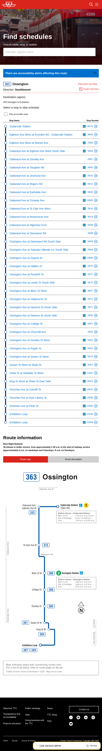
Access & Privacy (29, 741)
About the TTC (10, 708)
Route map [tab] (25, 459)
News (50, 708)
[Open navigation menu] (96, 4)
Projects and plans (12, 723)
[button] (91, 745)
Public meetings (32, 708)
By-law (14, 741)
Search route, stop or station (20, 44)
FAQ (49, 721)
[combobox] (49, 52)
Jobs (27, 715)
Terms (5, 741)
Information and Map (87, 84)
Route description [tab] (73, 459)
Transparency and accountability (11, 715)
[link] (51, 73)
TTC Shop (52, 715)
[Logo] (9, 4)
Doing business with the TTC (34, 722)
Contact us (84, 709)
